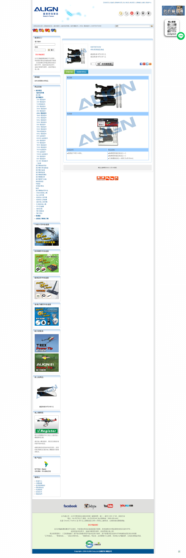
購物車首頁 (118, 2)
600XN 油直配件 (42, 138)
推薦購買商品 (81, 72)
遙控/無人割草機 (41, 202)
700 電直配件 (41, 143)
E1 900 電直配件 (42, 161)
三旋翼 (39, 163)
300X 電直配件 (42, 109)
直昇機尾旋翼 (40, 172)
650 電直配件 (41, 140)
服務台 (37, 477)
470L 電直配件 (42, 118)
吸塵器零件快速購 (42, 278)
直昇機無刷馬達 (41, 165)
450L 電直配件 (85, 26)
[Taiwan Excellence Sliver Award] (126, 13)
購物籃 (139, 2)
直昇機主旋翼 (40, 170)
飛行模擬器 (40, 211)
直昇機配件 (74, 26)
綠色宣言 (39, 492)
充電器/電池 (40, 186)
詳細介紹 (69, 72)
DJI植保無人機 (41, 204)
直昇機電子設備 (41, 179)
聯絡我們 (39, 494)
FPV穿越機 (40, 206)
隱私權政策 (40, 487)
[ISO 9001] (137, 13)
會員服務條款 (40, 485)
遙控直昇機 (65, 26)
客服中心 (148, 2)
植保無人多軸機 (41, 200)
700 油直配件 (41, 152)
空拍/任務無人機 (41, 193)
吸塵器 (38, 216)
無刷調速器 (39, 181)
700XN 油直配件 (42, 154)
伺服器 (38, 184)
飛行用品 (39, 213)
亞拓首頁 (106, 2)
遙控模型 (57, 26)
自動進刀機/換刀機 (42, 218)
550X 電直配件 (42, 129)
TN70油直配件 (41, 150)
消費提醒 (39, 483)
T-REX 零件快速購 (42, 225)
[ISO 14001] (143, 13)
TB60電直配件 (41, 131)
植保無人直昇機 (41, 197)
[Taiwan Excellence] (131, 13)
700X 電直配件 (42, 147)
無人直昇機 (40, 195)
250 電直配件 (41, 106)
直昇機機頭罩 (40, 177)
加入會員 (126, 2)
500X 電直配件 (42, 122)
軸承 (37, 188)
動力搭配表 (39, 331)
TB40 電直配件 (42, 115)
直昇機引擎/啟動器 (42, 168)
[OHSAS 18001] (148, 13)
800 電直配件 (41, 159)
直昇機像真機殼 (41, 175)
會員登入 (133, 2)
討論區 (112, 2)
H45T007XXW (96, 26)
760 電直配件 (41, 156)
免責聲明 (39, 490)
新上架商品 (39, 377)
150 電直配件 (41, 102)
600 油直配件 (41, 136)
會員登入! (38, 38)
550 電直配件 (41, 125)
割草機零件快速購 (42, 251)
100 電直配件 (41, 100)
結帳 (143, 2)
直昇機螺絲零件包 (42, 190)
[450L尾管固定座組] (76, 67)
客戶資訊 (38, 458)
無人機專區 (39, 413)
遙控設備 (39, 209)
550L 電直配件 (42, 127)
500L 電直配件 (42, 120)
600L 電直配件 (42, 134)
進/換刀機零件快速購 (43, 304)
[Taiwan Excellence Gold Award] (120, 13)
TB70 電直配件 (42, 145)
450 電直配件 (41, 111)
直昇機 (38, 95)
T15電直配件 (41, 104)
